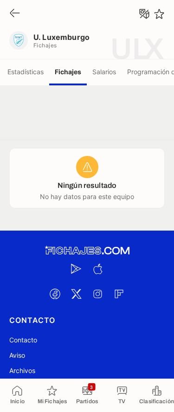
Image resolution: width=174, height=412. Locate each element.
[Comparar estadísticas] (144, 13)
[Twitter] (77, 294)
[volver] (14, 13)
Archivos (22, 370)
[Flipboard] (119, 294)
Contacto (23, 340)
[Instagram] (98, 294)
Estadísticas (25, 72)
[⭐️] (159, 13)
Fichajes (68, 72)
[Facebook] (55, 294)
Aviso (17, 355)
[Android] (77, 269)
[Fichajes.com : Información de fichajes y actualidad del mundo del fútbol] (87, 250)
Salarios (104, 72)
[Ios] (98, 269)
